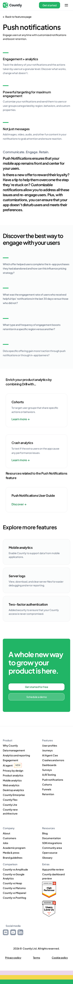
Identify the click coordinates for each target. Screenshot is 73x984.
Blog (45, 833)
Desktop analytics (13, 790)
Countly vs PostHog (14, 897)
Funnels (46, 789)
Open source (49, 852)
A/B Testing (49, 774)
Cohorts (47, 784)
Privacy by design (13, 770)
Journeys (47, 750)
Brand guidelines (12, 857)
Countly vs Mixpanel (14, 892)
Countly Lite (10, 804)
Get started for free (36, 686)
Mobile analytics (12, 780)
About (6, 833)
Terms (36, 957)
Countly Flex (10, 799)
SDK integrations (52, 843)
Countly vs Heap (12, 883)
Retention (48, 794)
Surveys (47, 769)
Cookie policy (60, 957)
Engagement (10, 760)
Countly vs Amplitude (15, 869)
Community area (52, 847)
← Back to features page (17, 16)
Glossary (47, 857)
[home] (12, 5)
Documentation (51, 838)
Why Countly (10, 745)
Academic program (14, 847)
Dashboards (49, 765)
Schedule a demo (36, 696)
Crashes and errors (53, 760)
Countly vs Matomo (14, 888)
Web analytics (11, 785)
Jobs (5, 843)
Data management (14, 750)
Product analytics (13, 775)
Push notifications (52, 779)
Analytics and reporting (16, 755)
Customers (9, 838)
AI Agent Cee (50, 755)
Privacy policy (13, 957)
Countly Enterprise (14, 794)
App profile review (53, 869)
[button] (49, 5)
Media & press (11, 852)
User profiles (49, 745)
